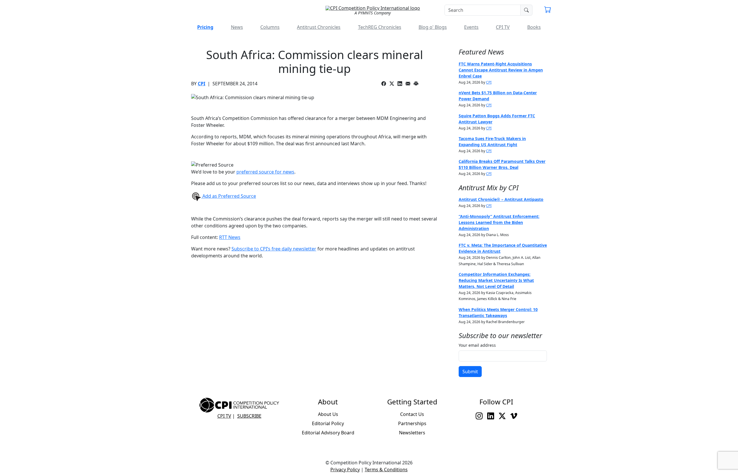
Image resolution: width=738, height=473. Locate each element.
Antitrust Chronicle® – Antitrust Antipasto (501, 199)
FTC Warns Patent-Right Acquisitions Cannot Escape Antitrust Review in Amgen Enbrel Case (501, 70)
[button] (547, 10)
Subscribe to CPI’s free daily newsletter (273, 249)
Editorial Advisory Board (328, 432)
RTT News (229, 237)
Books (534, 27)
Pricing (205, 27)
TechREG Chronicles (379, 27)
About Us (328, 414)
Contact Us (412, 414)
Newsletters (412, 432)
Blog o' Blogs (433, 27)
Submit (470, 371)
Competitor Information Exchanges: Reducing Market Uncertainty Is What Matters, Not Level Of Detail (496, 280)
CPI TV (503, 27)
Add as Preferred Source (228, 196)
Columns (270, 27)
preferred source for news (265, 172)
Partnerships (412, 423)
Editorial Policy (328, 423)
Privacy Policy (345, 469)
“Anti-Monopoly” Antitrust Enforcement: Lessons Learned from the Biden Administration (499, 222)
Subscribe (249, 416)
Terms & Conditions (386, 469)
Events (471, 27)
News (237, 27)
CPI (201, 83)
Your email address (477, 345)
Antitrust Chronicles (318, 27)
